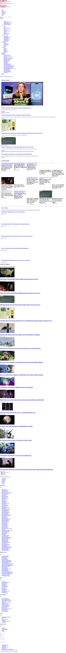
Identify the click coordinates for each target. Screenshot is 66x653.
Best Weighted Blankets (5, 535)
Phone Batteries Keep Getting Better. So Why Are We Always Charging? (15, 260)
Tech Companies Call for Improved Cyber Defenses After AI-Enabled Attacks (16, 154)
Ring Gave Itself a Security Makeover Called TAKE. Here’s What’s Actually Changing (21, 374)
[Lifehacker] (2, 638)
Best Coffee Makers (5, 525)
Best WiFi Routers (5, 545)
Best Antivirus (4, 508)
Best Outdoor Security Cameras (7, 528)
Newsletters (4, 480)
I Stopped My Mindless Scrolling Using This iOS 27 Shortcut (45, 172)
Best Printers (6, 62)
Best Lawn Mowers (5, 527)
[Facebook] (4, 475)
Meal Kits (2, 131)
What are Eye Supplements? (6, 602)
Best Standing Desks (5, 540)
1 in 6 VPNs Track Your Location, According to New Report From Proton (16, 115)
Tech (4, 26)
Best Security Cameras (5, 519)
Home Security (6, 36)
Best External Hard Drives (6, 507)
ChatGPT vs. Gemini (7, 24)
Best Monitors (4, 506)
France (2, 476)
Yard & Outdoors (6, 40)
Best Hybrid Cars (4, 517)
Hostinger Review (4, 567)
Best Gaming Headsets (5, 512)
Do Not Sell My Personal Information (7, 649)
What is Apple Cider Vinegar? (6, 600)
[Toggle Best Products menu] (1, 487)
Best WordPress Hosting (5, 510)
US (0, 476)
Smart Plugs (6, 41)
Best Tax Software (5, 532)
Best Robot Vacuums (7, 59)
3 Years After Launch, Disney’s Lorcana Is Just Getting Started (15, 455)
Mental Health (6, 51)
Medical (5, 50)
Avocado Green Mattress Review (7, 564)
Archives (3, 482)
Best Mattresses (4, 533)
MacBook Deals (4, 589)
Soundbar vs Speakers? (5, 604)
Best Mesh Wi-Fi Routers (8, 58)
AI (2, 9)
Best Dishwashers (4, 526)
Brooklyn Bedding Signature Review (7, 565)
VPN (2, 113)
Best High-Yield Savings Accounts (7, 530)
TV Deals (3, 587)
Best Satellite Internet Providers (6, 547)
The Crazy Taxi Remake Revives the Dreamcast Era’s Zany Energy (58, 186)
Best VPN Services (7, 55)
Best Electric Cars (4, 516)
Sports (5, 45)
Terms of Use (4, 648)
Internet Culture (6, 43)
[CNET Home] (3, 474)
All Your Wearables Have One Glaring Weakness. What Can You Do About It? (17, 236)
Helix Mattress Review (5, 562)
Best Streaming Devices (5, 493)
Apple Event (4, 622)
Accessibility (4, 645)
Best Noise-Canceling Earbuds (8, 66)
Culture (3, 631)
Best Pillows (4, 534)
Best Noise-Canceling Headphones (9, 65)
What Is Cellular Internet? (6, 599)
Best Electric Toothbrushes (6, 542)
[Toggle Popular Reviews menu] (1, 554)
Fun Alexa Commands (5, 605)
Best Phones (6, 72)
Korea (9, 476)
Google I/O (3, 620)
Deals (3, 15)
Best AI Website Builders (8, 23)
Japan (7, 476)
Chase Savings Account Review (7, 571)
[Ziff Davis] (1, 633)
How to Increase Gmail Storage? (7, 608)
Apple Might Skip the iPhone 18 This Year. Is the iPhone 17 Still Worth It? (20, 166)
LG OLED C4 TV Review (6, 574)
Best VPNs (3, 489)
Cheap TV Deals (4, 588)
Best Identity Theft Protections (8, 57)
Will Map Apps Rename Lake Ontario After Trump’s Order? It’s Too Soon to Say (17, 146)
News (3, 14)
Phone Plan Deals (4, 585)
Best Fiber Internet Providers (6, 546)
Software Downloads (5, 644)
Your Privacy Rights (5, 646)
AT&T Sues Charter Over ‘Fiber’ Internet (19, 185)
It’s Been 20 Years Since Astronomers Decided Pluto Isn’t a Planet (16, 426)
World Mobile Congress (5, 621)
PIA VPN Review (4, 558)
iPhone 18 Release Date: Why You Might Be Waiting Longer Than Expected (45, 181)
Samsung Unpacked (5, 619)
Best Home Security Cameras (8, 67)
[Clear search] (9, 16)
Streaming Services (7, 33)
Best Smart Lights (4, 523)
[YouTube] (2, 475)
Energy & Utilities (6, 39)
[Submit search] (10, 16)
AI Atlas (5, 21)
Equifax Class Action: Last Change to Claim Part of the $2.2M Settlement (6, 167)
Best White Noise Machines (6, 537)
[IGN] (2, 643)
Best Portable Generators (6, 514)
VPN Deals (3, 581)
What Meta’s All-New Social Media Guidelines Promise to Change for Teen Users (7, 187)
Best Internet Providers (5, 544)
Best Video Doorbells (7, 69)
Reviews (3, 12)
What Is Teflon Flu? (5, 598)
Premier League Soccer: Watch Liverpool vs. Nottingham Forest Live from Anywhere (33, 181)
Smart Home (6, 38)
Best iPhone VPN (4, 491)
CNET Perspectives (5, 629)
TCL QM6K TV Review (6, 575)
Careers (3, 483)
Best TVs (3, 499)
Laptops (5, 32)
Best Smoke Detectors (7, 71)
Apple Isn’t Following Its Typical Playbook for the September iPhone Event (16, 107)
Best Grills (3, 529)
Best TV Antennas (5, 494)
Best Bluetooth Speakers (7, 63)
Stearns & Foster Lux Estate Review (7, 563)
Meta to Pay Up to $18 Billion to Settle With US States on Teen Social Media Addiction (21, 362)
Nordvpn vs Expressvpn (5, 606)
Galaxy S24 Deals (4, 583)
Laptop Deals (4, 590)
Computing (5, 29)
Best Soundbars (4, 501)
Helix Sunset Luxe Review (6, 566)
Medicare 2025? (4, 603)
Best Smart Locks (6, 60)
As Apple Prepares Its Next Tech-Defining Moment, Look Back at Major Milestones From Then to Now (58, 173)
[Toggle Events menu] (1, 615)
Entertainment (4, 11)
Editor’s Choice (4, 628)
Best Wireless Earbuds (7, 64)
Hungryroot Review (5, 569)
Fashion (5, 46)
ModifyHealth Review (5, 570)
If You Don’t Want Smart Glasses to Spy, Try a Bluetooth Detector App (17, 412)
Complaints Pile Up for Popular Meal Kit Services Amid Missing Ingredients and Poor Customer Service (22, 133)
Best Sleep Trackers (5, 536)
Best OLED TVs (4, 500)
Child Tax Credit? (4, 610)
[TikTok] (3, 475)
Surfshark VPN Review (5, 556)
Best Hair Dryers (4, 543)
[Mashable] (2, 639)
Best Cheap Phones (5, 496)
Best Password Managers (6, 509)
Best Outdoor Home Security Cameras (10, 68)
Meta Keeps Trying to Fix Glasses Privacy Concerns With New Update (57, 200)
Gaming (5, 31)
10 (33, 204)
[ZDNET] (2, 634)
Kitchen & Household (7, 37)
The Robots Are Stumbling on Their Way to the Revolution (13, 211)
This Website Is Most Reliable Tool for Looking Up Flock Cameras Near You (32, 166)
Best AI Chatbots (6, 22)
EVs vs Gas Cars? (4, 609)
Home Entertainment (7, 28)
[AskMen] (2, 640)
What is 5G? (4, 601)
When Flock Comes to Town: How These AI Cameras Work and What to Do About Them (22, 399)
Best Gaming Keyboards (5, 511)
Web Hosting (6, 34)
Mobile (5, 27)
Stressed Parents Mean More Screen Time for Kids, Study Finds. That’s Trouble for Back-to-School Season (26, 469)
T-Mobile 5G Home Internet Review (7, 573)
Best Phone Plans (6, 61)
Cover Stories (4, 52)
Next (35, 204)
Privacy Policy (4, 647)
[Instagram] (0, 475)
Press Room (4, 479)
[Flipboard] (7, 475)
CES (2, 618)
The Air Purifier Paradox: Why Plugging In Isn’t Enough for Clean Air (15, 224)
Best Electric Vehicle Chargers (6, 515)
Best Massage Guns (5, 541)
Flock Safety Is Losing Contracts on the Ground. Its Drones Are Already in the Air (20, 348)
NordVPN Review (5, 557)
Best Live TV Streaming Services (7, 492)
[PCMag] (2, 636)
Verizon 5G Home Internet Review (7, 572)
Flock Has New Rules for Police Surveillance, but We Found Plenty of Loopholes (20, 334)
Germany (5, 476)
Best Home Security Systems (6, 518)
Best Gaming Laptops (5, 504)
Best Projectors (4, 502)
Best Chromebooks (5, 505)
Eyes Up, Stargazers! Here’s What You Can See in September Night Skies (7, 194)
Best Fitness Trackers (5, 539)
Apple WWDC (4, 617)
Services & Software (7, 30)
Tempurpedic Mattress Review (6, 560)
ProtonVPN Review (5, 559)
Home (3, 10)
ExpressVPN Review (5, 555)
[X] (5, 475)
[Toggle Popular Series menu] (1, 626)
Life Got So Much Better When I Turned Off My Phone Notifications (14, 248)
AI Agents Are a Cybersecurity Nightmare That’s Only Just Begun (16, 387)
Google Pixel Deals (5, 586)
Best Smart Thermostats (7, 70)
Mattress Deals (4, 591)
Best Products (4, 13)
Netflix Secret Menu (5, 611)
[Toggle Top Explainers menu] (1, 596)
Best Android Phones (5, 498)
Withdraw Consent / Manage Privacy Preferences (10, 650)
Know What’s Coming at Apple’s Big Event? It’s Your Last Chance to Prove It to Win (33, 200)
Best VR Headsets (5, 513)
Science (3, 630)
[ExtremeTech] (2, 641)
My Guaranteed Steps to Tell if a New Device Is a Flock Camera (16, 440)
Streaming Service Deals (5, 582)
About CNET (4, 478)
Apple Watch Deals (5, 592)
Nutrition (5, 48)
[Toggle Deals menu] (1, 579)
